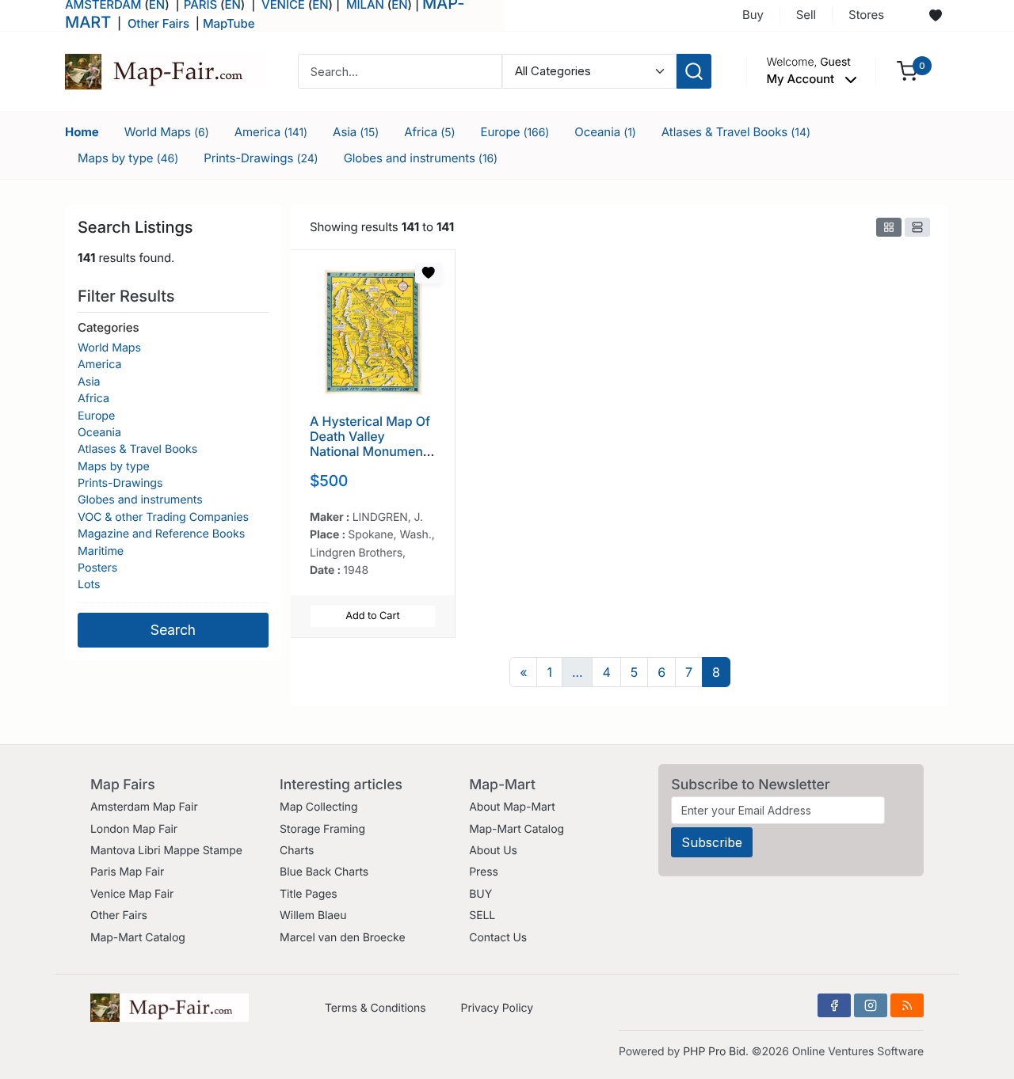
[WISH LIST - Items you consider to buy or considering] (935, 16)
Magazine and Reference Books (161, 534)
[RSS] (907, 1005)
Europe (515, 131)
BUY (480, 894)
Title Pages (308, 894)
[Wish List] (428, 273)
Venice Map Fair (131, 894)
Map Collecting (318, 807)
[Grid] (889, 227)
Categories (108, 327)
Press (483, 872)
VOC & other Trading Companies (163, 517)
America (270, 131)
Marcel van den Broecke (342, 937)
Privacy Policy (497, 1008)
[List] (917, 227)
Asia (356, 131)
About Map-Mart (512, 807)
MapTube (229, 23)
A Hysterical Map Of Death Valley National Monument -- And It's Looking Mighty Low (370, 451)
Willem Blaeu (313, 915)
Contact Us (498, 937)
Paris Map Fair (127, 872)
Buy (753, 14)
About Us (493, 850)
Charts (297, 850)
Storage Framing (322, 829)
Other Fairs (158, 23)
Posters (97, 568)
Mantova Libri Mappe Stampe (166, 850)
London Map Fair (133, 829)
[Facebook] (834, 1005)
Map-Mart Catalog (137, 937)
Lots (89, 584)
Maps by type (128, 157)
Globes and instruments (421, 157)
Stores (866, 14)
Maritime (101, 551)
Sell (806, 14)
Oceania (605, 131)
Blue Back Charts (324, 872)
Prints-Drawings (261, 157)
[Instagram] (870, 1005)
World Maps (166, 131)
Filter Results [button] (128, 296)
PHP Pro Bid (714, 1051)
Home (82, 131)
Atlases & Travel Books (735, 131)
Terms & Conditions (375, 1008)
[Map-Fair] (164, 70)
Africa (429, 131)
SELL (482, 915)
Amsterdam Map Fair (144, 807)
